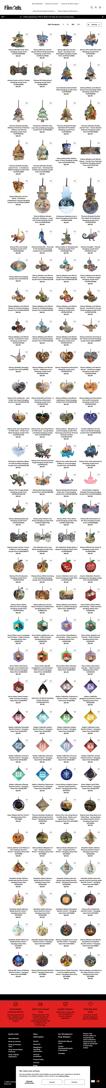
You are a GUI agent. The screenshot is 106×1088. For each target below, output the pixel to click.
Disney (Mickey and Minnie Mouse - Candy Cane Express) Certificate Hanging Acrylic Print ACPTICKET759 (90, 162)
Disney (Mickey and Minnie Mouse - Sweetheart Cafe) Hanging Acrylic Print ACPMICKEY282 (18, 340)
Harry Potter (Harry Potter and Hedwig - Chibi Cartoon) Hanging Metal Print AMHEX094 (90, 608)
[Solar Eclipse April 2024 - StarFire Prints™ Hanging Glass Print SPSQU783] (90, 774)
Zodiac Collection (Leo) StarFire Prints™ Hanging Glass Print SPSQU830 (90, 729)
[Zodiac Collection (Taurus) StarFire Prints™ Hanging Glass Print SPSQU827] (66, 745)
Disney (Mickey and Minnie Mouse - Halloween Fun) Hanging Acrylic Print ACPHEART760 (42, 370)
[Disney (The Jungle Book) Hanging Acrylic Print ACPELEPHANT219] (18, 480)
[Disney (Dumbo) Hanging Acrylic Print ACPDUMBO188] (42, 480)
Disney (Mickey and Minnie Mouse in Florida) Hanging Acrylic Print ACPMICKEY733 (66, 277)
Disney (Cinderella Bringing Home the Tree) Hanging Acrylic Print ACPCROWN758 (66, 492)
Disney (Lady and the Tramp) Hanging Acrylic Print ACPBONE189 (19, 82)
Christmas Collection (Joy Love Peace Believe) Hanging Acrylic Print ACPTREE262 (42, 128)
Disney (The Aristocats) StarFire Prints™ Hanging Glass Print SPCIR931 (90, 911)
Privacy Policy (38, 1059)
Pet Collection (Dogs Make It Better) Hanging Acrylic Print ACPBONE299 (66, 549)
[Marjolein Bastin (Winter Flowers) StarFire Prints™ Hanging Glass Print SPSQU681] (90, 837)
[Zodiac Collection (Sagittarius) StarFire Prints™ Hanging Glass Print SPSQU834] (90, 686)
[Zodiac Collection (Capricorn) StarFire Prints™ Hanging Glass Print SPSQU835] (66, 686)
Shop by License (51, 4)
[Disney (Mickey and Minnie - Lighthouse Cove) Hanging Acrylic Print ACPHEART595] (66, 388)
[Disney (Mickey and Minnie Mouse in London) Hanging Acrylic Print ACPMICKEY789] (42, 265)
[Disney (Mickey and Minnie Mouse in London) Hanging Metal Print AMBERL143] (66, 594)
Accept (52, 1082)
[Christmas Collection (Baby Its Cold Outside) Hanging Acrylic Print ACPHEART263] (18, 451)
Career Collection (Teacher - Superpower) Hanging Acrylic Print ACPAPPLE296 (90, 578)
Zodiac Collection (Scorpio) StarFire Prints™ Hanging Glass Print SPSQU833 (18, 729)
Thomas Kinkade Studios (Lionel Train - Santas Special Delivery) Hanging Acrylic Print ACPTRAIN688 (90, 129)
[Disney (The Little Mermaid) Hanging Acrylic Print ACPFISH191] (90, 39)
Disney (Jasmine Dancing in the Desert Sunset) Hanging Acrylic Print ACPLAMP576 (90, 339)
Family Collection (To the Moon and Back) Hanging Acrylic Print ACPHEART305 (90, 431)
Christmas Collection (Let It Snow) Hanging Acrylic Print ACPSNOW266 (66, 218)
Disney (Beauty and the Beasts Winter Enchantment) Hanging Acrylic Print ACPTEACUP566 (42, 53)
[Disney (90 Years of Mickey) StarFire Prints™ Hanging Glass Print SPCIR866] (18, 960)
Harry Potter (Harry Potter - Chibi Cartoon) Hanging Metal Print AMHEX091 (18, 698)
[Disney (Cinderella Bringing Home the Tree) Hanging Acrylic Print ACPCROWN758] (66, 480)
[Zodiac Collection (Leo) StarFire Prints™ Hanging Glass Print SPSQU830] (90, 717)
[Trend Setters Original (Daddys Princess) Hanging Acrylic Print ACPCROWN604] (90, 480)
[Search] (91, 7)
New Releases (37, 4)
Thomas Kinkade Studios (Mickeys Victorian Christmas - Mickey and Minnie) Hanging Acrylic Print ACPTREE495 (19, 130)
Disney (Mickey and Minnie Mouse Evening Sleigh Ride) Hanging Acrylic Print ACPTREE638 (90, 91)
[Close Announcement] (102, 17)
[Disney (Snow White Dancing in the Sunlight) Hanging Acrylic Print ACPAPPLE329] (42, 565)
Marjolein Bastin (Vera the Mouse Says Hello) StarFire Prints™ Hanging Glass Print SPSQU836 (66, 881)
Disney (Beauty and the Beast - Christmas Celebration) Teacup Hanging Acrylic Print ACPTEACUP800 (18, 199)
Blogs (35, 1065)
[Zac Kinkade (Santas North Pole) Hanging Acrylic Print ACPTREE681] (66, 74)
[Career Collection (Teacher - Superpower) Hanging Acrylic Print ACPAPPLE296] (90, 565)
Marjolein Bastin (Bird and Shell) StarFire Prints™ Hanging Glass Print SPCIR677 (18, 943)
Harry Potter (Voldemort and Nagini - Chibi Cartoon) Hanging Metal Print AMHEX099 (42, 638)
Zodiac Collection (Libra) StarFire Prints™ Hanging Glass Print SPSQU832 (42, 729)
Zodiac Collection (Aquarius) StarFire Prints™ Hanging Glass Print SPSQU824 (42, 786)
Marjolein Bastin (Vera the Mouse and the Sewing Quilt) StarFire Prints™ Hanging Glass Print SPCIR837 (91, 881)
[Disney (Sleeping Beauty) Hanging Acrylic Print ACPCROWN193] (18, 508)
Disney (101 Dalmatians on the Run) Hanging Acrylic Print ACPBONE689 (90, 521)
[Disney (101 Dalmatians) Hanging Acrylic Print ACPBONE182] (42, 70)
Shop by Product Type (69, 4)
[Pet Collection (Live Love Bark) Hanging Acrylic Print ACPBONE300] (42, 537)
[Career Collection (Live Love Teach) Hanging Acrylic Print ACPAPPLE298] (66, 565)
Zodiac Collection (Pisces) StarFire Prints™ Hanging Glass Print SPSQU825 (18, 786)
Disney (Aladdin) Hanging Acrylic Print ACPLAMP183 (18, 368)
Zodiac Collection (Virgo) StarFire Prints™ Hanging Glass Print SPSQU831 (66, 729)
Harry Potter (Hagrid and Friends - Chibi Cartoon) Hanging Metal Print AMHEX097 (90, 638)
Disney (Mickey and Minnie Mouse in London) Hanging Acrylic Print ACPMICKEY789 (42, 277)
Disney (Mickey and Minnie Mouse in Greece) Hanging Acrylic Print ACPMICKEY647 (18, 308)
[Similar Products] (26, 34)
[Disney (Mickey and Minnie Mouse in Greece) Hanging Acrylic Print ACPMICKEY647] (18, 296)
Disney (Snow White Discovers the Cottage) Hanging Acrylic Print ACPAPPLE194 (18, 608)
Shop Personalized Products (44, 11)
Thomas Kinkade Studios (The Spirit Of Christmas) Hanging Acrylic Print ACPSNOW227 (90, 219)
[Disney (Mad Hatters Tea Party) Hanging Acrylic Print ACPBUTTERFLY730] (42, 508)
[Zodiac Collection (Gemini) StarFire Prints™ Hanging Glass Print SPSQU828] (42, 745)
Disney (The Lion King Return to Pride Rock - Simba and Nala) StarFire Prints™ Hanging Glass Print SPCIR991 (66, 818)
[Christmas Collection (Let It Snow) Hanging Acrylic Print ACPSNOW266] (66, 196)
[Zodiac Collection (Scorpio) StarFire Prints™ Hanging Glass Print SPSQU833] (18, 717)
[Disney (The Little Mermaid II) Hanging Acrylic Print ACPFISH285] (90, 451)
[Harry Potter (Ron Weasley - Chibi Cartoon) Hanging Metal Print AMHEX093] (66, 655)
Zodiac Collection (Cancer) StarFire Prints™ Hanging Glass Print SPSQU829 (18, 758)
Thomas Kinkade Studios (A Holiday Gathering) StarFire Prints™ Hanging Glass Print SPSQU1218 (42, 818)
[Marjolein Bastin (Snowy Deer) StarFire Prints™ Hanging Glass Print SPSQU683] (42, 898)
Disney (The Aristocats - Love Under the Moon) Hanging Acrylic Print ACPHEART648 (19, 400)
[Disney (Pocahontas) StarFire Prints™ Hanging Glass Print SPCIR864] (42, 960)
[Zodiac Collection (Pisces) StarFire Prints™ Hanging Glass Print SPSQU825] (18, 774)
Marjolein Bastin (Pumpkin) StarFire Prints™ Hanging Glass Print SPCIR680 (66, 911)
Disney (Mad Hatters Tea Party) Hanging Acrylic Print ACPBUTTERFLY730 (42, 521)
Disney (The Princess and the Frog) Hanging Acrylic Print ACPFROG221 (42, 462)
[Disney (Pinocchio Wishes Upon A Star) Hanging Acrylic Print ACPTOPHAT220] (66, 148)
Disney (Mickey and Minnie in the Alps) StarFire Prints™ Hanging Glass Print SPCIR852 (90, 973)
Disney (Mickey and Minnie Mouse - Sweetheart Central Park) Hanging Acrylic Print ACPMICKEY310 (90, 309)
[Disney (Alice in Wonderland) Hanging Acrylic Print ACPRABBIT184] (66, 236)
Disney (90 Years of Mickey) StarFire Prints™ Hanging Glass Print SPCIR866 (18, 972)
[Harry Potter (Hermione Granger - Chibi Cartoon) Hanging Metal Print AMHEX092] (90, 655)
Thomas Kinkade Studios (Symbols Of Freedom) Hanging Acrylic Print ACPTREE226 (66, 129)
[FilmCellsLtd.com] (13, 7)
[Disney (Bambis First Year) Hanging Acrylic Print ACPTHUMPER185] (18, 39)
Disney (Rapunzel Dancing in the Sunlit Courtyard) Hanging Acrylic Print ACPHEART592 (91, 401)
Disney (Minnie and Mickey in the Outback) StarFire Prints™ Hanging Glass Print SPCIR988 (18, 851)
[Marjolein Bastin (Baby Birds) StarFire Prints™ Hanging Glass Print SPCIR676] (42, 929)
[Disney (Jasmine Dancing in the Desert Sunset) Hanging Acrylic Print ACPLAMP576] (90, 326)
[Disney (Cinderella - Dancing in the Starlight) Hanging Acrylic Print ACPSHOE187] (42, 236)
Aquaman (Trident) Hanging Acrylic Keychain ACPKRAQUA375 (42, 700)
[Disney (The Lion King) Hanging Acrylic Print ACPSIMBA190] (18, 236)
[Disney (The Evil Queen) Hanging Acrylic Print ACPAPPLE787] (18, 565)
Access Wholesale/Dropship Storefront (65, 1048)
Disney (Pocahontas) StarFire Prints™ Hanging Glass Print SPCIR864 (43, 972)
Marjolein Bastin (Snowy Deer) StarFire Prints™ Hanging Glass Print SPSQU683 (42, 912)
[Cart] (100, 7)
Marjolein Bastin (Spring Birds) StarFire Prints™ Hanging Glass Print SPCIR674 (18, 912)
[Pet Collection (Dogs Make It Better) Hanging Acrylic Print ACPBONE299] (66, 537)
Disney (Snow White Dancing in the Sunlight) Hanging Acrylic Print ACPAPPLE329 (42, 578)
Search (36, 1041)
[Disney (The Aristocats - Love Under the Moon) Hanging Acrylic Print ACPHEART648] (18, 388)
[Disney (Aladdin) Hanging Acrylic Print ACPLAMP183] (18, 357)
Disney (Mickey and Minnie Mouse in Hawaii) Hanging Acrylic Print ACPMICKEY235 (42, 339)
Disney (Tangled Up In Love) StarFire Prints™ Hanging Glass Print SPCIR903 (66, 942)
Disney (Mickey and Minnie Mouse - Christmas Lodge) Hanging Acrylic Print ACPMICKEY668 (90, 278)
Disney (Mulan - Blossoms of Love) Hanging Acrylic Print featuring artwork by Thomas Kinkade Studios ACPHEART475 (66, 433)
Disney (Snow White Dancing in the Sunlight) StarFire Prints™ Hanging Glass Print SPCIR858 (66, 973)
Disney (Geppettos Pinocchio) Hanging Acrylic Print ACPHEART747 (66, 369)
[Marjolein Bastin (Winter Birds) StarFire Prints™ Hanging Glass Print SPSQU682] (42, 868)
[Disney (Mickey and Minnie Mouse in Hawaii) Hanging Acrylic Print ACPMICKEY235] (42, 326)
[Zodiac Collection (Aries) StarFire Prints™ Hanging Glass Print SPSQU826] (90, 745)
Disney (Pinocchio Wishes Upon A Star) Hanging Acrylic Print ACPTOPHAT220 (66, 160)
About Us (36, 1044)
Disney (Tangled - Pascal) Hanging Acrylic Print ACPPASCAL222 (90, 249)
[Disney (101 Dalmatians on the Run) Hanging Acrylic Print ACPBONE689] (90, 508)
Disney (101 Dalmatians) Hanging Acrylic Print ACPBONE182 (43, 82)
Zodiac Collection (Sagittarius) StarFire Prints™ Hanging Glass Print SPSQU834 (91, 699)
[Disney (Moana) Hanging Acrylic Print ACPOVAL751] (18, 266)
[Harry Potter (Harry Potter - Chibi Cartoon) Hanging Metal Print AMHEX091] (18, 686)
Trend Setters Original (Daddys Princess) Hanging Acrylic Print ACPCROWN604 (91, 492)
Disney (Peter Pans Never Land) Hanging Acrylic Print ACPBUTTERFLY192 (66, 521)
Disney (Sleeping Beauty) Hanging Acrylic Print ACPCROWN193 (18, 521)
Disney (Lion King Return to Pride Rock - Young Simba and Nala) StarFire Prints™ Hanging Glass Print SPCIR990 (90, 819)
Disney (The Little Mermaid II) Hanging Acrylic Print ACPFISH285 (90, 463)
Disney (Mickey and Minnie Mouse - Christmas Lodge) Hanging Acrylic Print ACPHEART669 (90, 370)
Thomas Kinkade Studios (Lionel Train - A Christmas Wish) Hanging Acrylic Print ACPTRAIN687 (18, 169)
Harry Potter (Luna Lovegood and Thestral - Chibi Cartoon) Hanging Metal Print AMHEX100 (19, 638)
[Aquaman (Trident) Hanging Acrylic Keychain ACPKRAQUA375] (42, 687)
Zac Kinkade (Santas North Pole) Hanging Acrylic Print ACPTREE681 (66, 90)
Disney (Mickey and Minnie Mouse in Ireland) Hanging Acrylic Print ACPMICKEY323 (42, 308)
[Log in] (96, 7)
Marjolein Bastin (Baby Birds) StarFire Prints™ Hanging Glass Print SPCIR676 (43, 942)
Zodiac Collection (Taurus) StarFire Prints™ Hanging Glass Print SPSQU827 (66, 758)
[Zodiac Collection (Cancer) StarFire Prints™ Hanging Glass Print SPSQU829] (18, 745)
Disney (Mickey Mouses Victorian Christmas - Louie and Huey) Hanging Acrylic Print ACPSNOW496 (42, 219)
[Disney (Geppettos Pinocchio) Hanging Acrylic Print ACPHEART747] (66, 357)
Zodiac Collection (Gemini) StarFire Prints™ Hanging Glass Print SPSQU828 (43, 758)
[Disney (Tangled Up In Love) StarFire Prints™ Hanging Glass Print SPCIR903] (66, 929)
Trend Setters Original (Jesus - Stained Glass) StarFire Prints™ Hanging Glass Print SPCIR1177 (66, 787)
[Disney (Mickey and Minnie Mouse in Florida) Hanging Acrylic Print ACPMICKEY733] (66, 265)
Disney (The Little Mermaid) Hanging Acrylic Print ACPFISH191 (90, 52)
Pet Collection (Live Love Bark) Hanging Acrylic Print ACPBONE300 (42, 549)
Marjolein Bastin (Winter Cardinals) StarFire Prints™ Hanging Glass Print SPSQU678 (18, 881)
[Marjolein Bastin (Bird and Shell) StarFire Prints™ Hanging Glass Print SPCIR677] (18, 929)
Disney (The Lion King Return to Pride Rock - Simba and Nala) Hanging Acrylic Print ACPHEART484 (18, 432)
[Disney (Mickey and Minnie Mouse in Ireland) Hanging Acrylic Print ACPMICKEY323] (42, 296)
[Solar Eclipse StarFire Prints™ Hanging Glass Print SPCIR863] (18, 805)
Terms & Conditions (37, 1055)
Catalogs (61, 1053)
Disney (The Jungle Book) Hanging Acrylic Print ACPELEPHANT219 (18, 492)
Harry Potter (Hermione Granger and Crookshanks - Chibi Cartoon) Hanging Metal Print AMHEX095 (18, 669)
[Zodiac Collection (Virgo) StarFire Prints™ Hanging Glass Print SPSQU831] (66, 717)
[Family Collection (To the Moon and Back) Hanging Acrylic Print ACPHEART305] (90, 418)
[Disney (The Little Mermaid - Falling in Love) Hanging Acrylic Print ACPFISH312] (66, 451)
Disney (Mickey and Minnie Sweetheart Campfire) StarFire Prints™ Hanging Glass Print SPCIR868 (90, 943)
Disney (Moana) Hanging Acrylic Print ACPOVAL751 (18, 278)
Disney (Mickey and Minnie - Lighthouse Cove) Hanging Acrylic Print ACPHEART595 (66, 400)
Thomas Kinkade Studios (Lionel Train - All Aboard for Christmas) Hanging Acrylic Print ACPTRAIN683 (42, 169)
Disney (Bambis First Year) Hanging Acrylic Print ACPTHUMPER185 (18, 52)
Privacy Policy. (64, 1076)
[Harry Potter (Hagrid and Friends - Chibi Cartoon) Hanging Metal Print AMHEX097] (90, 625)
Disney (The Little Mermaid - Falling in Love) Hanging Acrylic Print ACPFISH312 (66, 463)
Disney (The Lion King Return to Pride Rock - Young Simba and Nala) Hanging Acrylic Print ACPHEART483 (42, 432)
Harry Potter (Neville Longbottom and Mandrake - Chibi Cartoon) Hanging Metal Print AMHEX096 (43, 669)
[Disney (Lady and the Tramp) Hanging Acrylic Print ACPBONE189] (18, 70)
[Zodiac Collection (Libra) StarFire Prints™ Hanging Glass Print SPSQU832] (42, 717)
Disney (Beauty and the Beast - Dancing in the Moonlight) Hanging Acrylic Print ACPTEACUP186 (66, 53)
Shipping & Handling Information (37, 1049)
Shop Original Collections (68, 11)
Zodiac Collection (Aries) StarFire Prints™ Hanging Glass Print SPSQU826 (90, 758)
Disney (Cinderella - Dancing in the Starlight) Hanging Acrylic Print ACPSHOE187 (42, 249)
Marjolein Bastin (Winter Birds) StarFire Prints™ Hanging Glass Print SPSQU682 (42, 881)
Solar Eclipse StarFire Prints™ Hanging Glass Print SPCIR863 (18, 817)
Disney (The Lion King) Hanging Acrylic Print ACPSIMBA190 (18, 249)
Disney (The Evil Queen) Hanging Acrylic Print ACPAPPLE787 (19, 578)
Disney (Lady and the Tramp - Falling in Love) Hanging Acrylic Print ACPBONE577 (18, 549)
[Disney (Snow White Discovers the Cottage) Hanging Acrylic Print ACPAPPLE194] (18, 594)
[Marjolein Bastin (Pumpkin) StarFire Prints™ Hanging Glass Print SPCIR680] (66, 898)
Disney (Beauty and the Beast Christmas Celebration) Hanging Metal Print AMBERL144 (42, 608)
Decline (74, 1082)
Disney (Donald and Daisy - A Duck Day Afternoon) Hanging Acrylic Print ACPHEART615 (42, 401)
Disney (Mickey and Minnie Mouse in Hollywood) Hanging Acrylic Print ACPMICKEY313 (66, 309)
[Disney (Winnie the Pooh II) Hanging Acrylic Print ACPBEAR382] (90, 537)
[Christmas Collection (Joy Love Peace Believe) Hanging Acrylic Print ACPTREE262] (42, 112)
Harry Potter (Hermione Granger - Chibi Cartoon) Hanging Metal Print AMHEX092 (90, 669)
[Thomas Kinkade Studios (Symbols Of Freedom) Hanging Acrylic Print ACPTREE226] (66, 112)
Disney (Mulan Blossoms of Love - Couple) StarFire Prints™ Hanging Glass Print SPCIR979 (66, 851)
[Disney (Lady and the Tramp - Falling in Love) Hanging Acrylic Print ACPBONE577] (18, 537)
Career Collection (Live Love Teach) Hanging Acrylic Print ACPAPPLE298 (66, 578)
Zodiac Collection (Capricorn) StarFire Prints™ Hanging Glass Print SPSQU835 (67, 698)
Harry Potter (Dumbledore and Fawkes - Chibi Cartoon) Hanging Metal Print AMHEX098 (66, 638)
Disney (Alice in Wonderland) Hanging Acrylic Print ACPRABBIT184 (66, 249)
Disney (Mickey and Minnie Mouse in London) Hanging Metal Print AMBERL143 (66, 607)
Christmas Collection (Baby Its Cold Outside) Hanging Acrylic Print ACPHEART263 (18, 463)
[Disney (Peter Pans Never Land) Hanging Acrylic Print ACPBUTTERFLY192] (66, 508)
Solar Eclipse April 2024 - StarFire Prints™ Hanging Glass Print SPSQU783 (90, 786)
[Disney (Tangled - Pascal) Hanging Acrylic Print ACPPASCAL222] (90, 236)
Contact (36, 1062)
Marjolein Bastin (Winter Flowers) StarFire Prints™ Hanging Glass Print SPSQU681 (90, 851)
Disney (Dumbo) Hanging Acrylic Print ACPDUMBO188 (42, 491)
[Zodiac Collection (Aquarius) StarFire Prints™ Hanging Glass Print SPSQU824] (42, 774)
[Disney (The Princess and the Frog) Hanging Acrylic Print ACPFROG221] (42, 451)
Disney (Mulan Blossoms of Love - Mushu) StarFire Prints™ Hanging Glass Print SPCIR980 (42, 851)
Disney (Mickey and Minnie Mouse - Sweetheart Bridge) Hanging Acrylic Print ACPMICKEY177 (66, 340)
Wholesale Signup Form (65, 1042)
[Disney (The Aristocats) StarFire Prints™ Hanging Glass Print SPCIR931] (90, 898)
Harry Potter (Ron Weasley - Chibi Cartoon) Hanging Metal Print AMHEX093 (66, 668)
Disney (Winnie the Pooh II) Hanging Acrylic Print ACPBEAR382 (90, 549)
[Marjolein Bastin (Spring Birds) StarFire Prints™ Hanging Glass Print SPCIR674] (18, 898)
